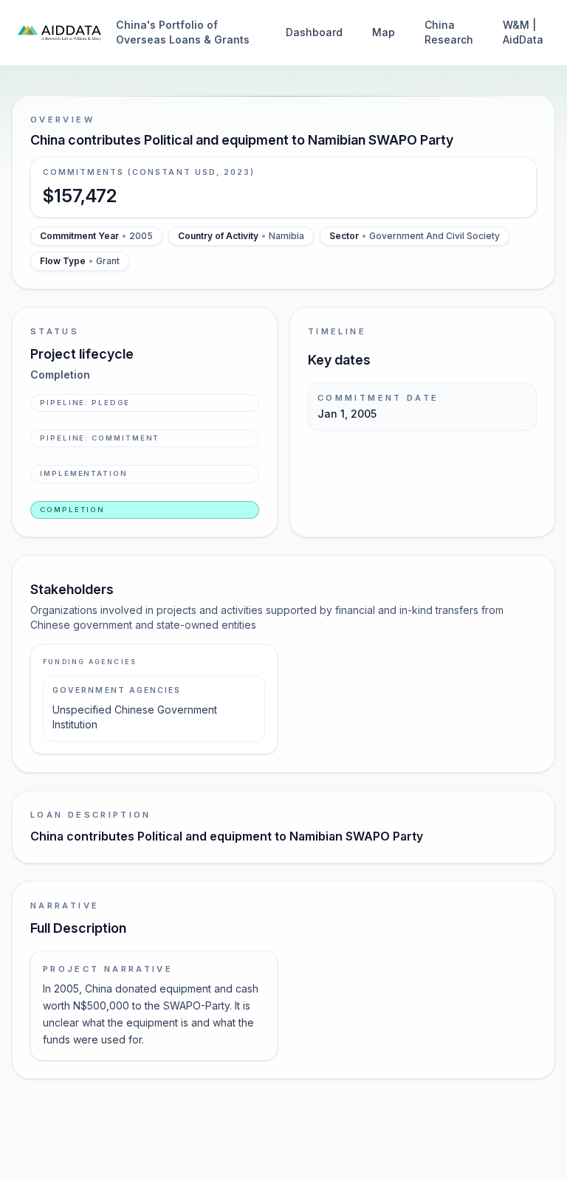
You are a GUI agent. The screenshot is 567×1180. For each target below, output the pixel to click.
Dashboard (314, 32)
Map (383, 32)
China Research (449, 32)
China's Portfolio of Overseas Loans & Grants (183, 32)
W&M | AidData (523, 32)
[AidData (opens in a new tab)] (59, 32)
